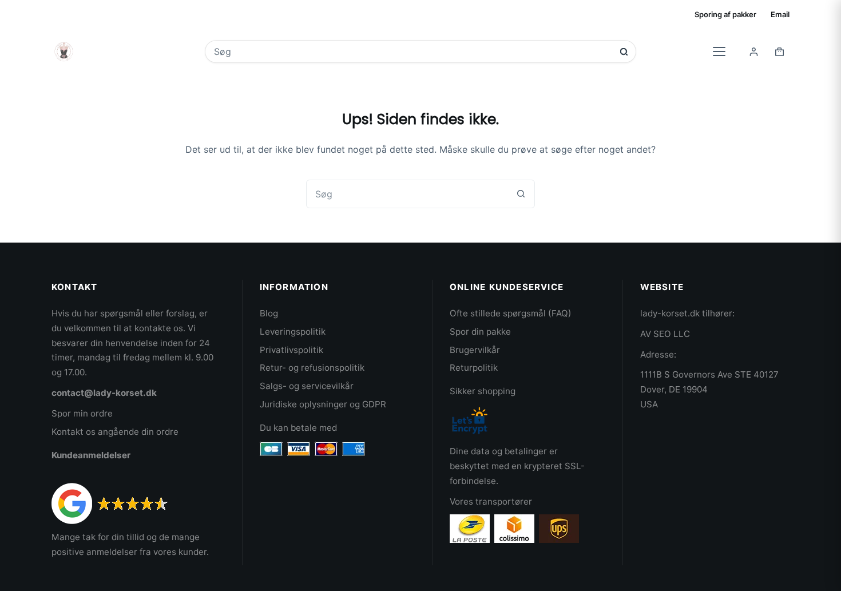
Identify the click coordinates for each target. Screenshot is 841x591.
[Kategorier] (719, 51)
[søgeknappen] (624, 51)
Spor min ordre (82, 413)
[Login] (753, 51)
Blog (269, 313)
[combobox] (412, 51)
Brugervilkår (475, 349)
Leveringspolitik (293, 331)
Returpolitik (474, 367)
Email (780, 14)
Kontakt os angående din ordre (114, 431)
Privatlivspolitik (291, 349)
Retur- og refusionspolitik (312, 367)
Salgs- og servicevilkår (307, 385)
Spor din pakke (480, 331)
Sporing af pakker (725, 14)
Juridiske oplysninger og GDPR (323, 404)
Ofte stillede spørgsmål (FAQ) (511, 313)
